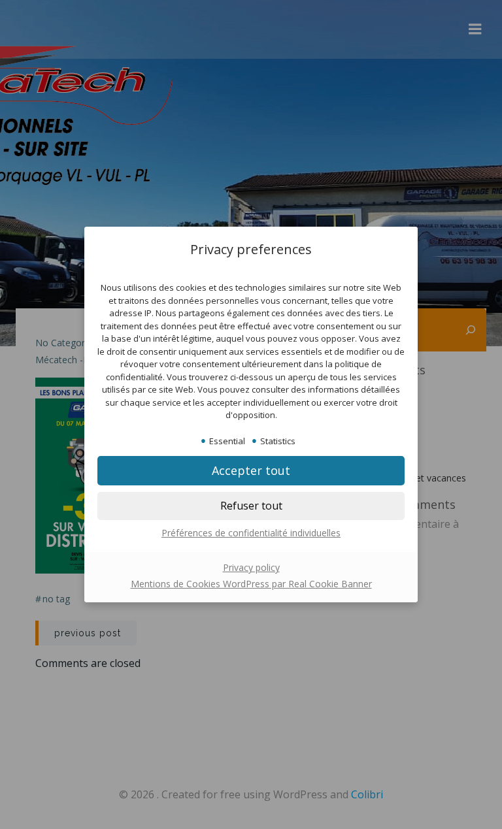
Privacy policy (251, 567)
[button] (251, 505)
